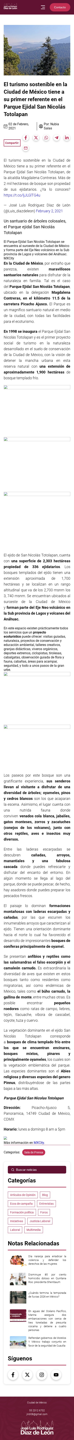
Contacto (60, 7)
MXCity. (39, 1143)
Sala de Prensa (33, 1152)
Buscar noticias (26, 1169)
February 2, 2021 (49, 211)
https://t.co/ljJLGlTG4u (22, 195)
